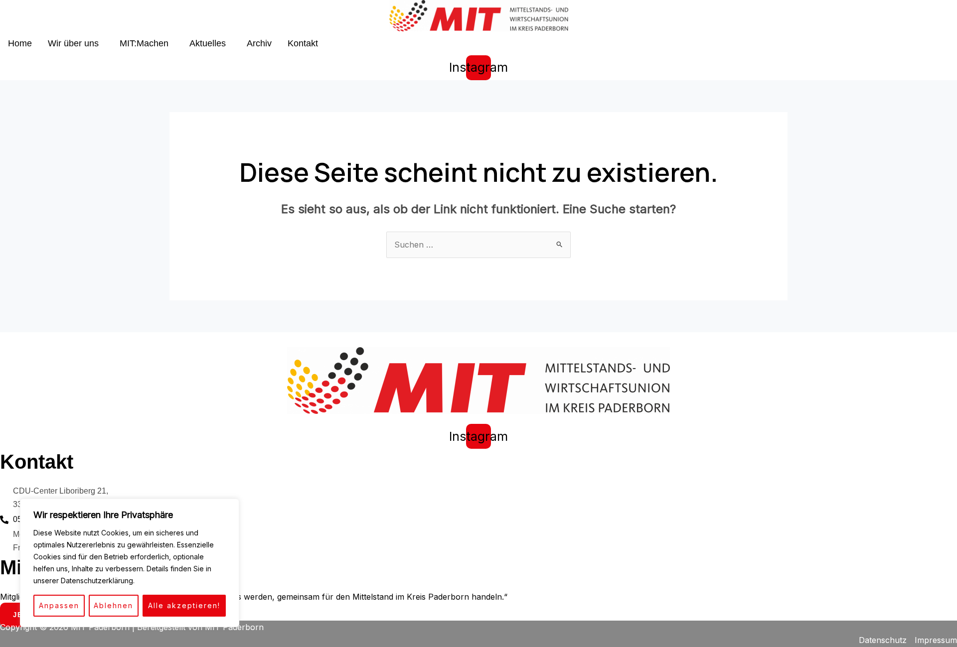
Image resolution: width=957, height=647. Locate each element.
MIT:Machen (144, 43)
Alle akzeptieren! (184, 605)
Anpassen (59, 605)
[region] (129, 563)
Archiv (259, 43)
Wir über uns (73, 43)
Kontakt (303, 43)
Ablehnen (113, 605)
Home (20, 43)
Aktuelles (207, 43)
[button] (76, 43)
